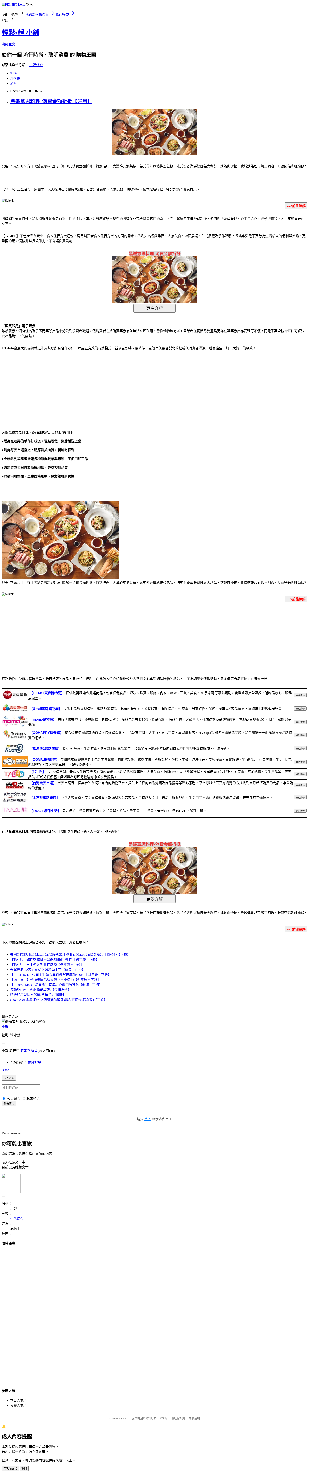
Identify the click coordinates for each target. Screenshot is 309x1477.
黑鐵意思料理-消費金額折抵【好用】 (51, 101)
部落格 (15, 78)
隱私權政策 (178, 1418)
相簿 (13, 73)
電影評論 (34, 1062)
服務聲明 (194, 1418)
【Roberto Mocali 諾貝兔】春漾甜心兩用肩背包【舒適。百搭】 (56, 985)
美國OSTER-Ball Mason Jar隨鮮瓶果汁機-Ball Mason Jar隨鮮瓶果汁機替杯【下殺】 (70, 954)
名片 (13, 83)
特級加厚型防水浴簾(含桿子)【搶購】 (38, 995)
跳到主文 (8, 44)
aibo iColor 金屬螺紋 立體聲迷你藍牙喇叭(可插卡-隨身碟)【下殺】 (58, 1000)
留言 (34, 1051)
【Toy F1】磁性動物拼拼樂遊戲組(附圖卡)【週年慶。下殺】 (54, 959)
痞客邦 (25, 1051)
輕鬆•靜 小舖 (20, 32)
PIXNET (123, 1418)
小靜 (5, 1027)
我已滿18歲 (10, 1468)
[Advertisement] (37, 387)
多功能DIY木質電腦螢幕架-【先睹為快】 (40, 990)
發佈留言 (8, 1103)
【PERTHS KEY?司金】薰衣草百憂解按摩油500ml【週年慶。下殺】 (60, 974)
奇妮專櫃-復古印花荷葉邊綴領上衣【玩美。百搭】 (47, 969)
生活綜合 (36, 65)
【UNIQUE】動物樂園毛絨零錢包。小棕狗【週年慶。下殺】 (55, 980)
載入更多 (8, 1078)
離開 (24, 1468)
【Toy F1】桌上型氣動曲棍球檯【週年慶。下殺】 (47, 964)
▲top (5, 1070)
